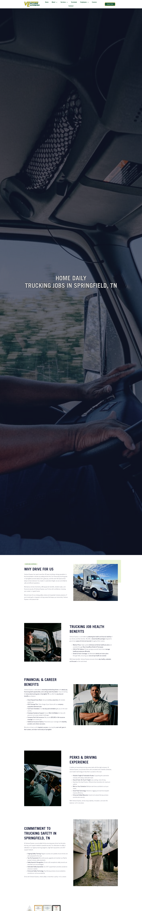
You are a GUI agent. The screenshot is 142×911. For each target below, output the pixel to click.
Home (46, 2)
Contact (71, 6)
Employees (83, 2)
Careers (94, 2)
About (53, 2)
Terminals (74, 2)
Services (63, 2)
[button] (31, 564)
